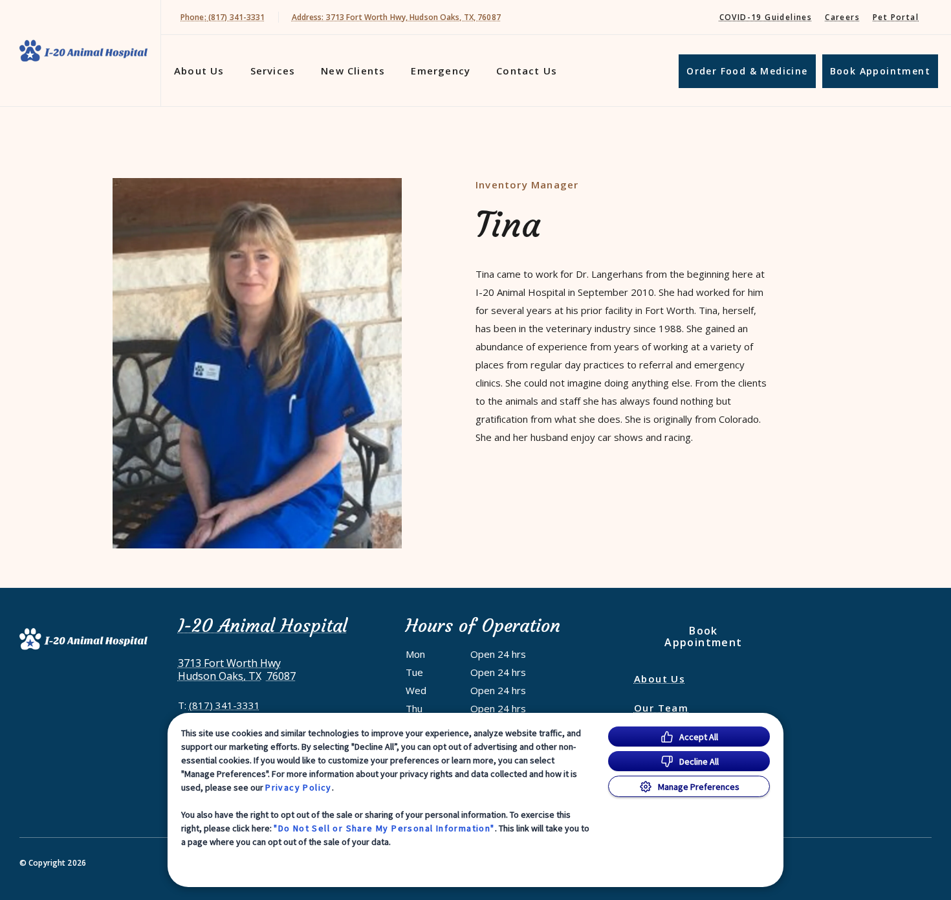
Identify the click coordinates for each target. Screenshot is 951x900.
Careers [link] (842, 17)
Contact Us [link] (526, 70)
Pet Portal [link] (896, 17)
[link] (83, 51)
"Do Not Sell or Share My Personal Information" (384, 828)
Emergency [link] (440, 70)
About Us (199, 70)
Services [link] (273, 70)
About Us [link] (659, 678)
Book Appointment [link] (880, 71)
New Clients (353, 70)
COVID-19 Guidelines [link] (766, 17)
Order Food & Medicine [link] (746, 71)
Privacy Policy (298, 787)
